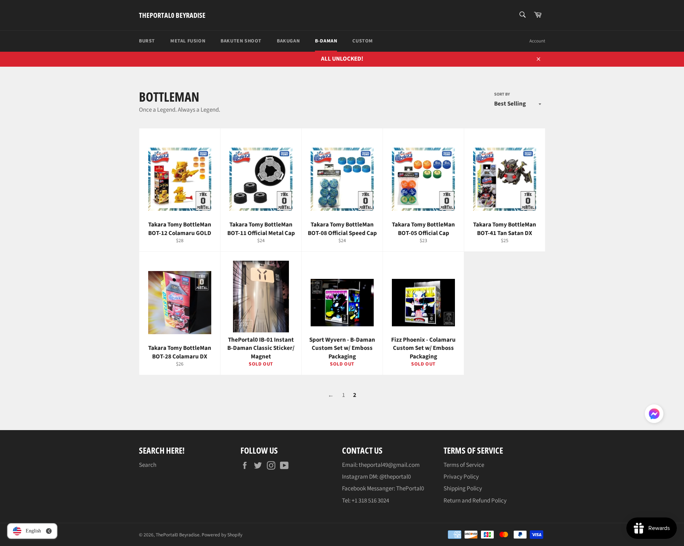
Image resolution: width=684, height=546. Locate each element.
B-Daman (326, 41)
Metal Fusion (187, 41)
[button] (654, 415)
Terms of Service (464, 465)
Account (537, 41)
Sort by (502, 94)
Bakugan (288, 41)
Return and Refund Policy (475, 500)
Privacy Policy (461, 477)
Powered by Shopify (222, 534)
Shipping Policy (463, 488)
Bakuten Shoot (241, 41)
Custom (362, 41)
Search (147, 465)
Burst (147, 41)
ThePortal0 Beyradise (172, 15)
